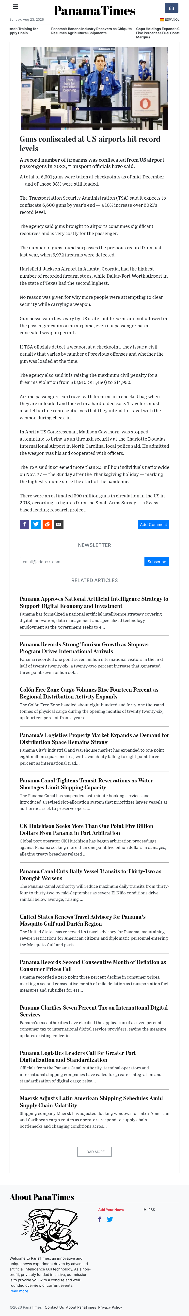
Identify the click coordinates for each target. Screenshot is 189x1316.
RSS (151, 1209)
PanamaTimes (94, 10)
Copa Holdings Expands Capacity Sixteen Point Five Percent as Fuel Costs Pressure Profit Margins (135, 33)
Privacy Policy (110, 1307)
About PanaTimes (81, 1307)
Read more (19, 1291)
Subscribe (157, 561)
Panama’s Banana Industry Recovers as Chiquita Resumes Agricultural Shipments (52, 31)
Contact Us (54, 1307)
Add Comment (153, 524)
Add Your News (111, 1209)
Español (172, 19)
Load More (94, 1152)
